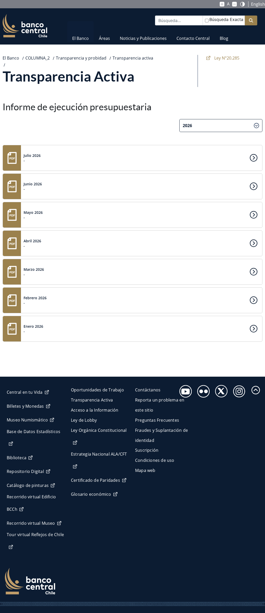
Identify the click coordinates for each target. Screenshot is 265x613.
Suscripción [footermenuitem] (146, 450)
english (258, 4)
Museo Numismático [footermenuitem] (27, 420)
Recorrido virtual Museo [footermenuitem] (31, 523)
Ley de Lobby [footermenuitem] (84, 420)
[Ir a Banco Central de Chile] (25, 26)
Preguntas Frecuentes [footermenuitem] (157, 420)
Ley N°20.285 (226, 58)
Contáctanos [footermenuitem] (147, 390)
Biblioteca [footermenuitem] (16, 458)
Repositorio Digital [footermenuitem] (25, 471)
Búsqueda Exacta (226, 19)
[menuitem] (80, 35)
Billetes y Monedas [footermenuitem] (25, 406)
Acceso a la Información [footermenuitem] (95, 410)
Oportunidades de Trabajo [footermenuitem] (97, 390)
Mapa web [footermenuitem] (145, 470)
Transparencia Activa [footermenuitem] (92, 400)
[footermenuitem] (184, 390)
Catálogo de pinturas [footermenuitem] (28, 485)
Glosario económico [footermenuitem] (91, 494)
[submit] (251, 20)
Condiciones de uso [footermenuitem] (154, 460)
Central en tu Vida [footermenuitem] (25, 392)
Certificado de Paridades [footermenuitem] (95, 480)
